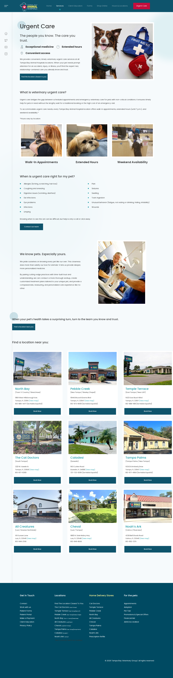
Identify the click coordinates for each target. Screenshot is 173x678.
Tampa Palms (136, 457)
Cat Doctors (94, 603)
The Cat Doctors (27, 457)
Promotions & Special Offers (136, 615)
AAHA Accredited (131, 622)
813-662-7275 (131, 541)
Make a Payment (27, 618)
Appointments (130, 603)
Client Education (75, 6)
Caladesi (77, 457)
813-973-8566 (76, 404)
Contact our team (31, 227)
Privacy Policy (26, 626)
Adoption (128, 607)
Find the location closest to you (33, 77)
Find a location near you (23, 327)
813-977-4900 (131, 472)
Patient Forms (26, 611)
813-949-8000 (76, 541)
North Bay (22, 389)
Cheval (75, 526)
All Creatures (24, 526)
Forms (89, 6)
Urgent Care (141, 6)
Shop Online (102, 6)
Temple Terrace (137, 389)
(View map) (34, 401)
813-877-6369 (20, 472)
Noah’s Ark (133, 526)
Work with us (25, 607)
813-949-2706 (20, 541)
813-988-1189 (131, 404)
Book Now (37, 411)
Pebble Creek (80, 389)
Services (60, 6)
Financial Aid (129, 618)
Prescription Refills (97, 637)
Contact (24, 603)
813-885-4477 (20, 404)
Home (49, 6)
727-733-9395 (76, 472)
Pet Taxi (127, 611)
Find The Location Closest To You (69, 603)
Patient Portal (26, 615)
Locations (60, 595)
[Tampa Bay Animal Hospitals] (28, 7)
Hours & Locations (120, 6)
